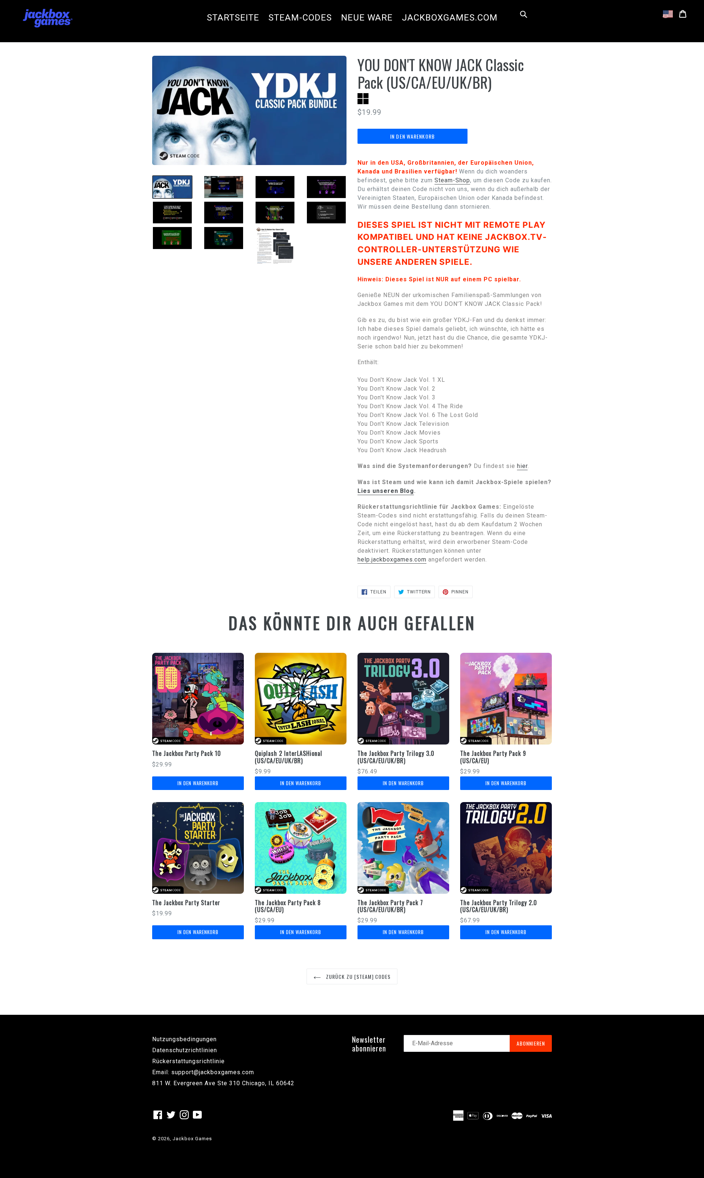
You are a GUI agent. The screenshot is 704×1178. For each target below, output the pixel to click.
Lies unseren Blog (386, 490)
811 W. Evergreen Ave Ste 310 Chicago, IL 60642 (223, 1083)
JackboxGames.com (450, 17)
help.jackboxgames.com (392, 559)
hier (522, 465)
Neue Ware (367, 17)
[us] (668, 13)
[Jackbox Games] (47, 18)
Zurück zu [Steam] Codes (357, 976)
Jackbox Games (192, 1138)
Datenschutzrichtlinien (184, 1050)
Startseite (233, 17)
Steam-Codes (300, 17)
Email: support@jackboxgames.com (203, 1072)
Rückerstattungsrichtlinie (188, 1061)
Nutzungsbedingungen (184, 1039)
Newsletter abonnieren (369, 1044)
